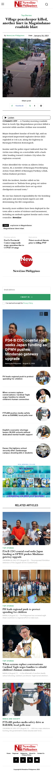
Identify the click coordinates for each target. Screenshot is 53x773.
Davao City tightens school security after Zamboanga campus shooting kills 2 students (18, 450)
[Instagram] (23, 760)
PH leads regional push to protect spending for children (18, 377)
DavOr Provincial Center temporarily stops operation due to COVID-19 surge (14, 244)
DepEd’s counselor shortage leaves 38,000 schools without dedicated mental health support (18, 432)
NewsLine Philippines (15, 35)
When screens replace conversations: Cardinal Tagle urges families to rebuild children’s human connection (16, 396)
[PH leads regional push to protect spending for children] (43, 378)
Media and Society (11, 719)
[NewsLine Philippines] (26, 261)
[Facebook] (16, 760)
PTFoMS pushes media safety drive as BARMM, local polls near (18, 414)
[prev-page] (41, 314)
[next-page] (46, 314)
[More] (41, 105)
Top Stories (26, 15)
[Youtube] (37, 760)
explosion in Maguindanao (21, 225)
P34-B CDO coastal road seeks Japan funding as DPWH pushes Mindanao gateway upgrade (26, 349)
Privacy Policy (28, 303)
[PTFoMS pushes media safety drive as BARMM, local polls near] (43, 414)
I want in (25, 297)
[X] (30, 760)
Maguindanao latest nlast (13, 228)
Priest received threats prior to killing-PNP (39, 241)
